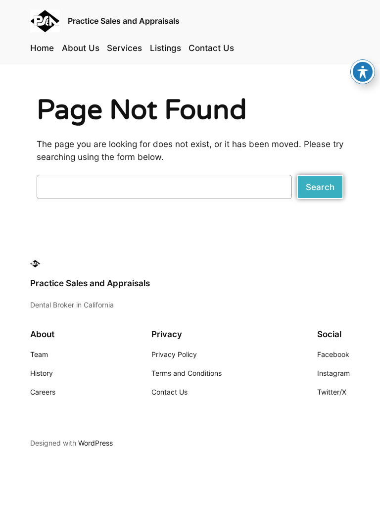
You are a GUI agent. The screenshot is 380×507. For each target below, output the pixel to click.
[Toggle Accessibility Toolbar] (363, 72)
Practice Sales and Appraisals (124, 21)
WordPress (95, 443)
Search (320, 187)
